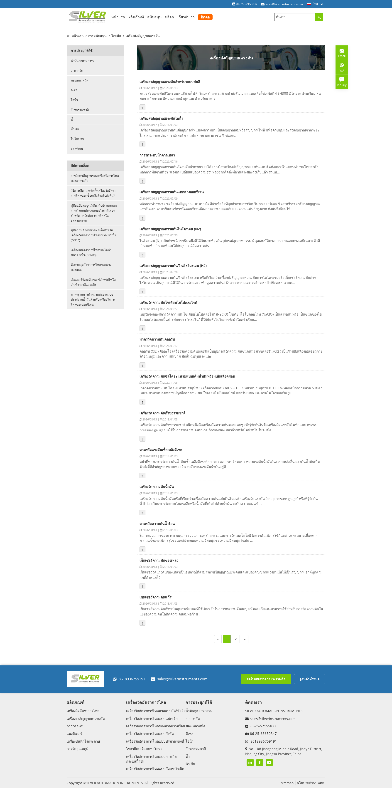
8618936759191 (132, 679)
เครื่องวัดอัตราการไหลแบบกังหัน (150, 733)
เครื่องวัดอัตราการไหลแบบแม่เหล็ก (152, 718)
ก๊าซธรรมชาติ (80, 110)
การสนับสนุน (97, 36)
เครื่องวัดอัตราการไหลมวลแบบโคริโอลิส (156, 711)
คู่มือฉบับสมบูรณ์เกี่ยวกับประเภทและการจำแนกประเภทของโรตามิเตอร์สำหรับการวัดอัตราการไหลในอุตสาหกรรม (94, 212)
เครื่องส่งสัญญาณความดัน (86, 718)
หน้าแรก (118, 17)
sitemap (287, 783)
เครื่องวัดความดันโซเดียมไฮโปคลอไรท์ (168, 302)
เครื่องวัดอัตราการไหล (83, 711)
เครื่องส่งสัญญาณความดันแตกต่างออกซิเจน (172, 192)
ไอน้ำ (74, 100)
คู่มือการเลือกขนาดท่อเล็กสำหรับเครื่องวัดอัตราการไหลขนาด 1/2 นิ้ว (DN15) (93, 235)
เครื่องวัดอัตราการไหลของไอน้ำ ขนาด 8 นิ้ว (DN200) (91, 252)
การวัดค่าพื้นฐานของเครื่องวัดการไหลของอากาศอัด (95, 178)
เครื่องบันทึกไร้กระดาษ (83, 741)
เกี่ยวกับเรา (186, 17)
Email (340, 54)
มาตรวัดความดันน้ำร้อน (157, 523)
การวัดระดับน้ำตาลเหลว (157, 155)
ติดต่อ (205, 17)
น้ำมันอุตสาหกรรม (83, 61)
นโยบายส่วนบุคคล (310, 783)
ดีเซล (74, 90)
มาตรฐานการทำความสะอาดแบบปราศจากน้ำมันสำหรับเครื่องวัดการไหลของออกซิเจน (93, 299)
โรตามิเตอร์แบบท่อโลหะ (144, 748)
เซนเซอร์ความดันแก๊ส (156, 597)
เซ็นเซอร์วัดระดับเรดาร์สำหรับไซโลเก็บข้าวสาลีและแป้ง (93, 282)
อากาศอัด (77, 71)
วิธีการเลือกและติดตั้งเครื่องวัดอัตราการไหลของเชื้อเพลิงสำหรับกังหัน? (93, 193)
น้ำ (72, 119)
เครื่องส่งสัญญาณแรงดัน (143, 36)
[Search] (319, 17)
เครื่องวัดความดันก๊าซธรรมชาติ (163, 413)
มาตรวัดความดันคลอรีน (157, 339)
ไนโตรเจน (77, 139)
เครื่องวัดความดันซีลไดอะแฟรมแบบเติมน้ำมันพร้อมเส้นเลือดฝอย (187, 376)
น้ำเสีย (75, 129)
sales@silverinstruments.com (284, 4)
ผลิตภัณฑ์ (136, 17)
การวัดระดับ (76, 726)
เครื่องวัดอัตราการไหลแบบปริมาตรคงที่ (155, 741)
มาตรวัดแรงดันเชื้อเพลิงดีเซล (161, 449)
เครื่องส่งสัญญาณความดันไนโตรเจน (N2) (170, 229)
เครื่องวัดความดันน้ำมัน (157, 486)
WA (340, 71)
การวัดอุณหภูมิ (77, 748)
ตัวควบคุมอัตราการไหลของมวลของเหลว (91, 267)
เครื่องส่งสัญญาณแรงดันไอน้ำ (161, 118)
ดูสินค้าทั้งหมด (309, 679)
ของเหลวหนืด (79, 80)
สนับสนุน (154, 17)
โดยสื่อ (116, 36)
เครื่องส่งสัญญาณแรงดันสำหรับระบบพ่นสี (170, 81)
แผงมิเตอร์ (74, 733)
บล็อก (169, 17)
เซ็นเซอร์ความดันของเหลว (159, 560)
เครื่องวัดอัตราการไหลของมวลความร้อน (155, 726)
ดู (142, 107)
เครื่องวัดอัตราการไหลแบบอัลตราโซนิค (155, 768)
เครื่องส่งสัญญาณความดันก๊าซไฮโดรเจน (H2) (173, 265)
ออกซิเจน (77, 149)
